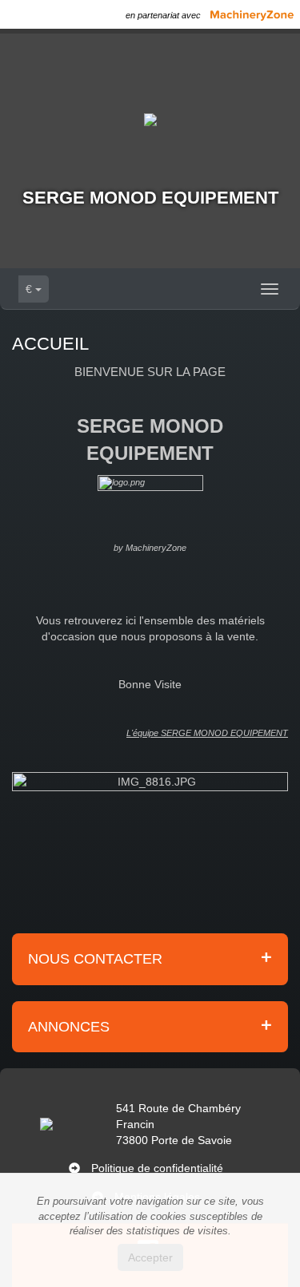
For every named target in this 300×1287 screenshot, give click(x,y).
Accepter (150, 1257)
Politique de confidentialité (157, 1168)
